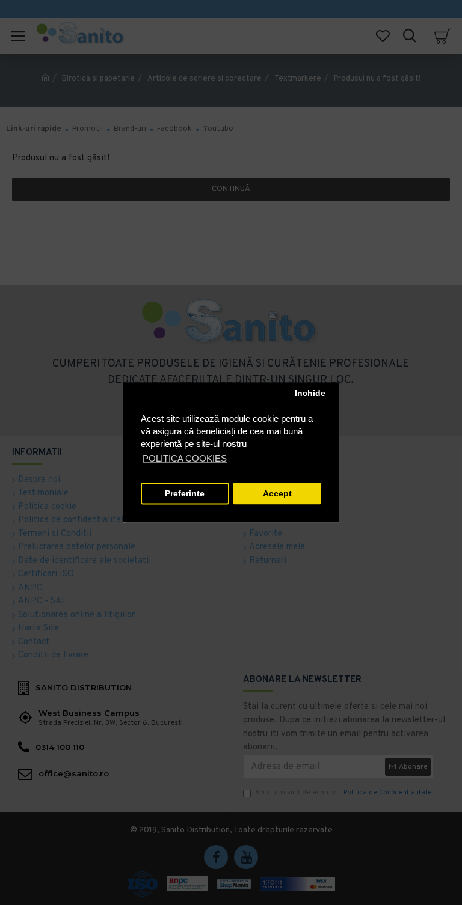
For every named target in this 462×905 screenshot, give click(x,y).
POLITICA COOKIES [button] (185, 459)
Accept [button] (277, 493)
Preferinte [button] (185, 493)
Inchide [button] (310, 393)
